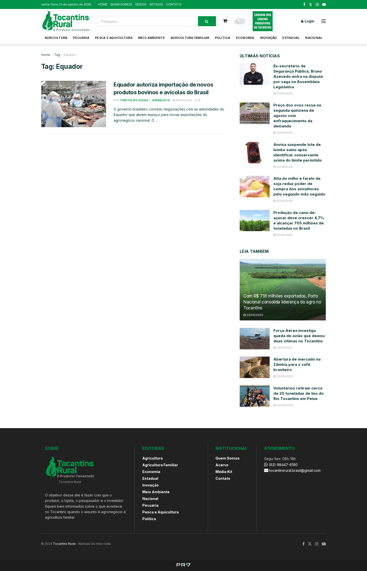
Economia (245, 38)
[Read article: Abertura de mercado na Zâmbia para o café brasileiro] (255, 367)
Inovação (268, 38)
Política (222, 38)
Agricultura (56, 38)
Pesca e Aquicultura (114, 38)
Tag (57, 55)
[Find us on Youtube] (324, 4)
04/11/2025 (284, 347)
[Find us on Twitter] (310, 4)
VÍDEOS (140, 4)
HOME (102, 4)
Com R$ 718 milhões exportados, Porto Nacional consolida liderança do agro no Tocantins (282, 301)
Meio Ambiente (151, 38)
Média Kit (223, 472)
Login (309, 21)
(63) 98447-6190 (283, 465)
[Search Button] (207, 21)
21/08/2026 (284, 93)
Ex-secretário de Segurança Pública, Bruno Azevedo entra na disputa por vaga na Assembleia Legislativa (298, 76)
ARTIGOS (156, 4)
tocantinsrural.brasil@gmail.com (295, 470)
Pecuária (81, 38)
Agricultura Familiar (190, 38)
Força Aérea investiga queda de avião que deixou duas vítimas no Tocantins (299, 335)
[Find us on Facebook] (304, 4)
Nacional (313, 38)
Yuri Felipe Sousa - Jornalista (145, 100)
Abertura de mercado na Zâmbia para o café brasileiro (297, 364)
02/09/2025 (284, 405)
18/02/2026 (183, 100)
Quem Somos (227, 458)
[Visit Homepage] (65, 21)
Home (45, 55)
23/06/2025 (254, 315)
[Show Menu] (323, 21)
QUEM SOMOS (121, 4)
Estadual (291, 38)
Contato (222, 478)
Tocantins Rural (64, 544)
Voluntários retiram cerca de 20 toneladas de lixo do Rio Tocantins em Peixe (298, 393)
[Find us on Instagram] (317, 4)
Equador (70, 55)
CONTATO (174, 4)
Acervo (221, 465)
